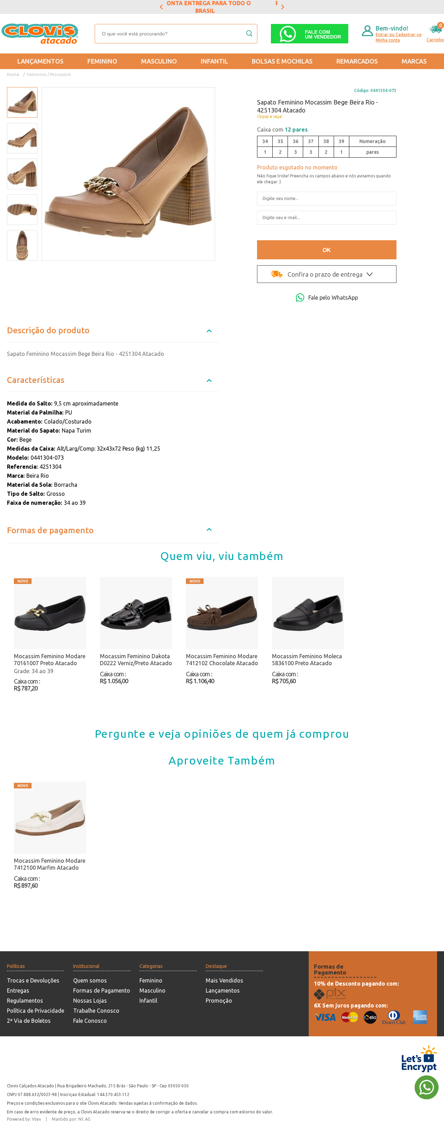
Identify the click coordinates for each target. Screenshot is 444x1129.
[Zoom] (22, 102)
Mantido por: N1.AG (71, 1119)
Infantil (214, 61)
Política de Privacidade (35, 1010)
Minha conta (388, 40)
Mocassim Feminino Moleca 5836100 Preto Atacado (307, 659)
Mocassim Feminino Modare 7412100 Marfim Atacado (49, 864)
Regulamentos (25, 1000)
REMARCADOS (357, 61)
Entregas (18, 990)
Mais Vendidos (224, 980)
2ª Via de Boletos (29, 1021)
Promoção (219, 1000)
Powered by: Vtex (24, 1119)
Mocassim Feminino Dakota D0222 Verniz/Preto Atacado (136, 659)
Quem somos (90, 980)
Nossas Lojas (90, 1000)
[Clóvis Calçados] (40, 34)
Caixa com (282, 129)
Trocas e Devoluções (33, 980)
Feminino (102, 61)
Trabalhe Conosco (96, 1010)
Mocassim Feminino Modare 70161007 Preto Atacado (49, 659)
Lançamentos (40, 61)
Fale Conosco (90, 1021)
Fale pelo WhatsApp (333, 297)
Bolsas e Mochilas (282, 61)
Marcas (414, 61)
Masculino (159, 61)
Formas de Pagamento (101, 990)
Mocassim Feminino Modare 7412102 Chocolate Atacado (222, 659)
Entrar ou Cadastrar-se (398, 34)
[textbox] (176, 33)
